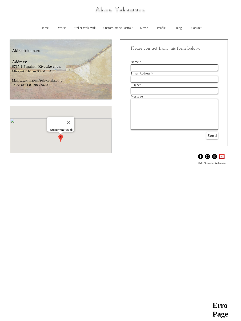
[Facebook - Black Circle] (200, 156)
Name (135, 61)
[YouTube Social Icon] (222, 156)
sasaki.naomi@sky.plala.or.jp (41, 80)
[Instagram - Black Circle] (207, 156)
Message (137, 96)
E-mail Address (141, 73)
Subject (136, 84)
